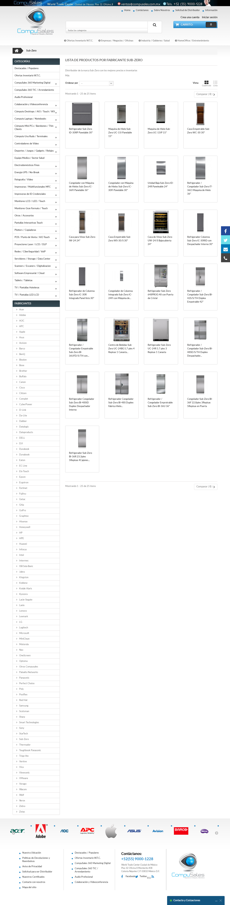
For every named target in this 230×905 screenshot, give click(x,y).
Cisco (22, 388)
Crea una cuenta (190, 17)
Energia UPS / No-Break (27, 172)
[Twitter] (225, 239)
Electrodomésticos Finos (27, 165)
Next (216, 833)
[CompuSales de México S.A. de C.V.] (188, 865)
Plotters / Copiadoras (25, 230)
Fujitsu (22, 494)
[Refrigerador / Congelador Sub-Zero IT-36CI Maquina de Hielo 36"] (200, 168)
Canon (22, 382)
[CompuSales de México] (34, 21)
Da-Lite (23, 416)
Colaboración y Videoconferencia (31, 104)
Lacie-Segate (25, 600)
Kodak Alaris (25, 588)
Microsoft (24, 633)
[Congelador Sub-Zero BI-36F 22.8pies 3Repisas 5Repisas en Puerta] (200, 384)
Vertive (23, 761)
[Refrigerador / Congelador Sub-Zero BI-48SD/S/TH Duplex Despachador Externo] (200, 330)
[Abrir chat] (216, 900)
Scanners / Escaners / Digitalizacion (33, 266)
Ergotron (23, 482)
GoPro (22, 510)
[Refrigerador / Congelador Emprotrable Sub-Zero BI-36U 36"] (161, 384)
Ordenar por (71, 83)
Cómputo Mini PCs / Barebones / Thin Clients (34, 127)
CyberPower (25, 404)
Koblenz (23, 583)
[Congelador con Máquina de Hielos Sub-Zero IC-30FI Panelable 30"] (121, 168)
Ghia (21, 505)
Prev (13, 833)
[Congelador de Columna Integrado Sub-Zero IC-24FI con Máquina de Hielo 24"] (121, 276)
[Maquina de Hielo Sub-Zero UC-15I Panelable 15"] (121, 114)
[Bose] (18, 831)
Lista (215, 86)
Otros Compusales (28, 667)
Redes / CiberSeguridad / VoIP (30, 252)
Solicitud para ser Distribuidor (37, 872)
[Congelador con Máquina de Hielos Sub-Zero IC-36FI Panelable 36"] (82, 168)
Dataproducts (26, 432)
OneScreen (25, 655)
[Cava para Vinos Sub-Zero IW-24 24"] (82, 222)
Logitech (23, 628)
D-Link (22, 410)
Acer (21, 310)
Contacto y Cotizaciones (186, 900)
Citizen (22, 393)
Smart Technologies (29, 722)
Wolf (21, 795)
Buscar (154, 29)
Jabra (22, 572)
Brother (23, 371)
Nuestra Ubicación (31, 853)
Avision (23, 343)
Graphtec (24, 516)
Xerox (22, 801)
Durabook (24, 449)
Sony (21, 728)
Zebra (22, 806)
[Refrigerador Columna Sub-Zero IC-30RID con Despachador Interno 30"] (200, 222)
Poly (21, 689)
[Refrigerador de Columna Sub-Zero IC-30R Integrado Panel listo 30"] (82, 276)
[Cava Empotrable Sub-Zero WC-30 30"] (200, 114)
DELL (22, 438)
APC (21, 326)
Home (127, 10)
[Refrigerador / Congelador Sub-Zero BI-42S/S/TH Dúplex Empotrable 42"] (200, 276)
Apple (22, 332)
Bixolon (23, 360)
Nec (21, 650)
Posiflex (23, 695)
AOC (21, 321)
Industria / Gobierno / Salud (155, 41)
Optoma (23, 661)
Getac (22, 499)
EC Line (23, 466)
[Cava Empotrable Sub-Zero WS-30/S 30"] (121, 222)
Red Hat (23, 700)
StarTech (23, 734)
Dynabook (24, 455)
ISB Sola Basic (26, 566)
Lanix (21, 605)
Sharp (22, 717)
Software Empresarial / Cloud (29, 273)
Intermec (24, 561)
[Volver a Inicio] (17, 51)
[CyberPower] (182, 831)
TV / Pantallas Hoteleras (27, 288)
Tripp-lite (24, 756)
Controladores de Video (27, 144)
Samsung (23, 706)
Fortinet (23, 488)
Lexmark (23, 616)
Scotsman (24, 711)
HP (20, 533)
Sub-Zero (24, 739)
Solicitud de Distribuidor (187, 10)
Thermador (25, 745)
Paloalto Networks (28, 672)
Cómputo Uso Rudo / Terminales (31, 136)
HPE (21, 538)
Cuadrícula (206, 86)
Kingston (23, 577)
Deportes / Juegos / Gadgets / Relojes (34, 151)
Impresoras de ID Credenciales (30, 194)
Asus (21, 337)
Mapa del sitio (29, 887)
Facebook (130, 876)
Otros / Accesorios (24, 216)
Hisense (23, 522)
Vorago (22, 784)
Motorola (24, 644)
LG (20, 622)
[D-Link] (205, 831)
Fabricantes (23, 303)
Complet (23, 399)
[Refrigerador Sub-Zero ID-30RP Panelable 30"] (82, 114)
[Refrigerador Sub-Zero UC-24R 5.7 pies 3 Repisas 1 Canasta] (161, 330)
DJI (21, 443)
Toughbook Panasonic (30, 750)
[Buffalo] (65, 831)
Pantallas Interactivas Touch (29, 223)
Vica (21, 767)
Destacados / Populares (27, 68)
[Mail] (225, 248)
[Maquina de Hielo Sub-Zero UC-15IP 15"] (161, 114)
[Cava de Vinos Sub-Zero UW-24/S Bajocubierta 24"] (161, 222)
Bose (21, 365)
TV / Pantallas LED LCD (27, 295)
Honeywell (24, 527)
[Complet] (159, 831)
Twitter (143, 876)
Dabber (23, 421)
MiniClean (24, 639)
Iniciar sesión (209, 17)
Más (67, 76)
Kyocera (23, 594)
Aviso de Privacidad (32, 866)
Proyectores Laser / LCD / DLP (31, 244)
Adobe (22, 315)
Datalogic (24, 427)
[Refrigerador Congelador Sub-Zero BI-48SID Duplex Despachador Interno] (82, 384)
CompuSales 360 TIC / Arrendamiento (34, 90)
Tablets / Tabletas (24, 280)
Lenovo (23, 611)
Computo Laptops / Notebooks (30, 119)
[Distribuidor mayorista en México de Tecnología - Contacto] (115, 3)
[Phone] (225, 257)
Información (211, 10)
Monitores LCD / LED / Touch (30, 201)
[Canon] (88, 831)
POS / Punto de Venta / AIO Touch (32, 237)
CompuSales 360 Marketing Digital (32, 83)
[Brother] (42, 831)
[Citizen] (135, 831)
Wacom (23, 789)
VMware (23, 778)
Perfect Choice (26, 683)
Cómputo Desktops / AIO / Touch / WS (35, 112)
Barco (22, 349)
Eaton (22, 460)
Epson (22, 477)
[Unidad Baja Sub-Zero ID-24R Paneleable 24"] (161, 168)
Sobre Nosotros (162, 10)
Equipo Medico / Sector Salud (29, 158)
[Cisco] (112, 831)
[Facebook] (225, 230)
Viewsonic (24, 773)
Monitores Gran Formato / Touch (31, 208)
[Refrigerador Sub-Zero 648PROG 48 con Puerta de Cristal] (161, 276)
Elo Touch (24, 471)
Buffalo (22, 376)
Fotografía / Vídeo (24, 180)
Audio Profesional (24, 97)
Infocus (23, 549)
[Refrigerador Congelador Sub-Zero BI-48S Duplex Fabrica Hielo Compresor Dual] (121, 384)
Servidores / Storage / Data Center (32, 259)
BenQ (22, 354)
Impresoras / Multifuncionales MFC (33, 187)
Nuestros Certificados (33, 877)
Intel (21, 555)
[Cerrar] (220, 900)
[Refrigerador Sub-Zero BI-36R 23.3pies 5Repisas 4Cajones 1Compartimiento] (82, 438)
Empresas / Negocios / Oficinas (116, 41)
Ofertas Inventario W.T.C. (79, 41)
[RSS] (153, 877)
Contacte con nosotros (33, 882)
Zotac (22, 812)
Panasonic (24, 678)
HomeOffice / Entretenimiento (193, 41)
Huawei (23, 544)
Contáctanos (142, 10)
